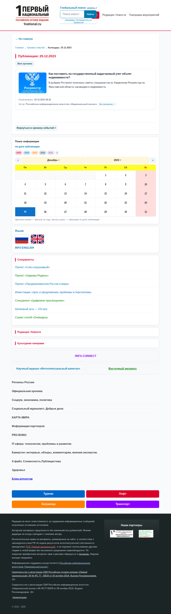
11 (25, 193)
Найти (90, 14)
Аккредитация (20, 597)
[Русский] (21, 239)
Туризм (48, 493)
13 (65, 193)
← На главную (24, 38)
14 (85, 193)
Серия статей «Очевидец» (31, 317)
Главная (19, 47)
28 (85, 211)
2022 (42, 153)
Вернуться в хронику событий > (36, 127)
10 (146, 184)
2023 (34, 153)
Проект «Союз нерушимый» (32, 267)
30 (126, 211)
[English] (37, 239)
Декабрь (52, 160)
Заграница (48, 504)
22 (105, 202)
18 (25, 202)
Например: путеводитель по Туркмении (78, 21)
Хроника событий (35, 47)
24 (146, 202)
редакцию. (84, 554)
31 (146, 211)
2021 (50, 153)
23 (126, 202)
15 (105, 193)
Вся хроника (25, 63)
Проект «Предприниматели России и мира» (42, 283)
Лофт (122, 493)
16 (126, 193)
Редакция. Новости (29, 332)
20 (65, 202)
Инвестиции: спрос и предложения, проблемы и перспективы (53, 292)
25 (25, 211)
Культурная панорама (30, 343)
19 (45, 202)
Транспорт (123, 504)
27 (65, 211)
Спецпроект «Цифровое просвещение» (39, 300)
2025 (18, 153)
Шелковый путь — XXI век (31, 309)
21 (85, 202)
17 (146, 193)
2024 (26, 153)
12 (45, 193)
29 (105, 211)
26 (45, 211)
